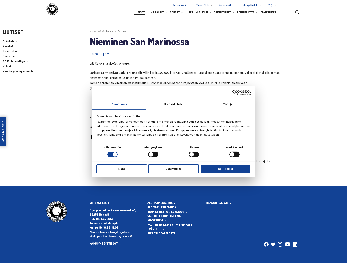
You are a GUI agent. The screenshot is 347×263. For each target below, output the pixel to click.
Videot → (9, 66)
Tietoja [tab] (228, 104)
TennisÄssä (179, 5)
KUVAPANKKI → (156, 220)
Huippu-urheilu (197, 12)
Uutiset (139, 12)
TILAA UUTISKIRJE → (218, 203)
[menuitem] (139, 12)
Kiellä (121, 169)
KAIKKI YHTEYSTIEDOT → (105, 243)
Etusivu (93, 30)
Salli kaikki (225, 169)
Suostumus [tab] (119, 104)
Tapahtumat (222, 12)
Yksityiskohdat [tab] (173, 104)
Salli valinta (173, 169)
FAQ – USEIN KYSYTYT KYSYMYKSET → (171, 224)
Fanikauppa (268, 12)
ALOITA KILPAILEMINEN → (163, 207)
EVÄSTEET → (155, 229)
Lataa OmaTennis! (3, 131)
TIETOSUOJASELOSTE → (163, 233)
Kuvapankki (225, 5)
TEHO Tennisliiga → (15, 61)
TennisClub (202, 5)
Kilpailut (157, 12)
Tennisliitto (246, 12)
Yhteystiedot (250, 5)
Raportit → (10, 50)
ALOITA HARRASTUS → (161, 203)
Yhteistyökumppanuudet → (20, 71)
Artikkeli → (10, 40)
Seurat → (9, 56)
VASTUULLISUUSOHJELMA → (165, 216)
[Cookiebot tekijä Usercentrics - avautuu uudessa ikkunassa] (235, 92)
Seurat (175, 12)
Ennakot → (10, 45)
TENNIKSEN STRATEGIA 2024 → (167, 211)
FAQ (270, 5)
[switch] (153, 154)
